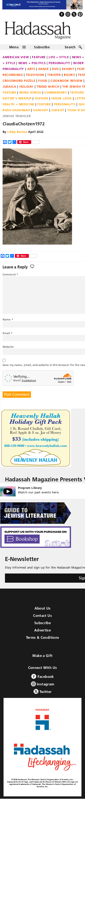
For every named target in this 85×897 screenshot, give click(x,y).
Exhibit (68, 71)
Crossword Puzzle (19, 83)
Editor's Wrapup (17, 100)
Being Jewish (30, 95)
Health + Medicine (18, 106)
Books (69, 77)
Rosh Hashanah (16, 112)
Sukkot (57, 112)
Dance (43, 71)
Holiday (26, 89)
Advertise (42, 633)
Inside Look (61, 100)
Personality (59, 65)
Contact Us (42, 618)
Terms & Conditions (42, 640)
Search (70, 49)
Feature (39, 59)
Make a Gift (42, 658)
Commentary (55, 95)
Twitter (45, 694)
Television (35, 77)
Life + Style (59, 59)
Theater (54, 77)
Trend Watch (48, 89)
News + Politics (32, 65)
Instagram (45, 686)
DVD (55, 71)
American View (16, 59)
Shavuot (40, 112)
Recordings (13, 77)
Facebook (45, 679)
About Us (42, 611)
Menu (14, 49)
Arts (31, 71)
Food (42, 83)
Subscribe (42, 49)
